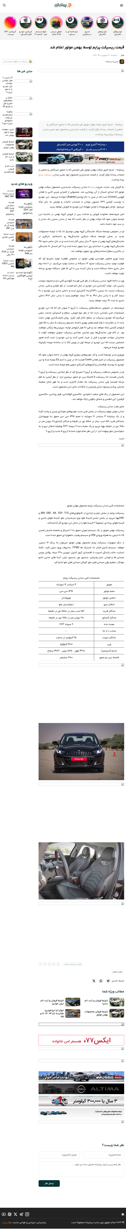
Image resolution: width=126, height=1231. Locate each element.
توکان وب (7, 1222)
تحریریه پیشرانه (112, 61)
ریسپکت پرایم (46, 174)
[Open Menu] (121, 6)
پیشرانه (92, 187)
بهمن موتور (117, 972)
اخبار (122, 55)
